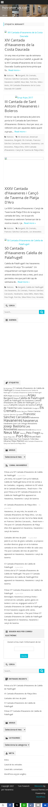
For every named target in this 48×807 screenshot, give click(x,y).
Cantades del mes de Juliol (15, 537)
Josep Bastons (14, 426)
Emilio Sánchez (22, 411)
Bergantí (21, 75)
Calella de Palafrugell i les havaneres (19, 400)
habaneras (34, 417)
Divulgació (35, 408)
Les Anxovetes (35, 231)
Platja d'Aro (19, 147)
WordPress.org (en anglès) (15, 774)
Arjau (32, 395)
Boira (16, 398)
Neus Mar (25, 82)
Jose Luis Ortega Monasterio (25, 423)
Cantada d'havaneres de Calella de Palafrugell (22, 401)
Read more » (14, 70)
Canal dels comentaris (13, 769)
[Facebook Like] (31, 805)
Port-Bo (33, 82)
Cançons (13, 404)
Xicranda (39, 297)
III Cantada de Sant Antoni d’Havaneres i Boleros (22, 106)
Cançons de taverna (26, 405)
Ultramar (7, 441)
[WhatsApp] (24, 805)
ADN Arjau (8, 395)
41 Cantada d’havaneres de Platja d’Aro (20, 505)
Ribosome (38, 786)
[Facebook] (10, 805)
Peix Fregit (8, 297)
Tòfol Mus (34, 439)
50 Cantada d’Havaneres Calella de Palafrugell (23, 253)
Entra (6, 760)
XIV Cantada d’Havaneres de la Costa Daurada (19, 45)
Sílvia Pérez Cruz (28, 297)
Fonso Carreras (34, 411)
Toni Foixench (23, 439)
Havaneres (25, 143)
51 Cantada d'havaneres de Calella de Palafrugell (24, 389)
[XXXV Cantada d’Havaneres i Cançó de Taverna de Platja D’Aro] (24, 171)
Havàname (33, 79)
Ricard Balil (35, 436)
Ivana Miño (28, 294)
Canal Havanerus (18, 465)
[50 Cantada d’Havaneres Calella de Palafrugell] (24, 242)
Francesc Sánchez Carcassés (16, 79)
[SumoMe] (45, 805)
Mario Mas (38, 294)
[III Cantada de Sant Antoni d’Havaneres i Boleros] (24, 97)
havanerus (35, 143)
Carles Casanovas (24, 408)
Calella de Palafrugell (31, 398)
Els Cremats (31, 75)
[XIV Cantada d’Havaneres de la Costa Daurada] (24, 34)
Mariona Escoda (24, 429)
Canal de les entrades (13, 764)
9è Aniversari (23, 137)
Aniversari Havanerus (20, 396)
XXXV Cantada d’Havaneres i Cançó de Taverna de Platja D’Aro (22, 195)
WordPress (40, 797)
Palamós (23, 433)
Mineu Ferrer (36, 430)
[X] (17, 805)
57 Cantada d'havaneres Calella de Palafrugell (26, 392)
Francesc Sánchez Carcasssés (13, 414)
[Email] (38, 805)
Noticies (10, 75)
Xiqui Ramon (17, 440)
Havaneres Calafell (12, 82)
